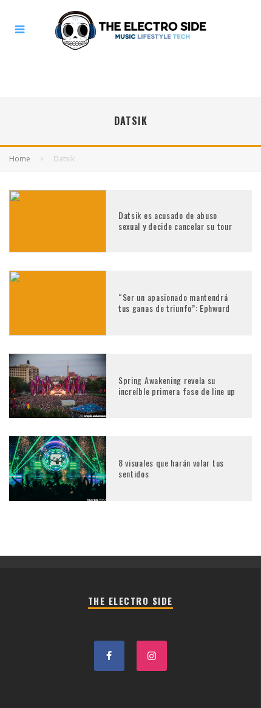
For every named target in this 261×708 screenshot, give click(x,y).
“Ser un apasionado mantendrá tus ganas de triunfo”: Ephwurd (174, 302)
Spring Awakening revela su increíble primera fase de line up (177, 385)
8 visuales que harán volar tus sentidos (171, 468)
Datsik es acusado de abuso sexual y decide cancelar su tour (175, 220)
